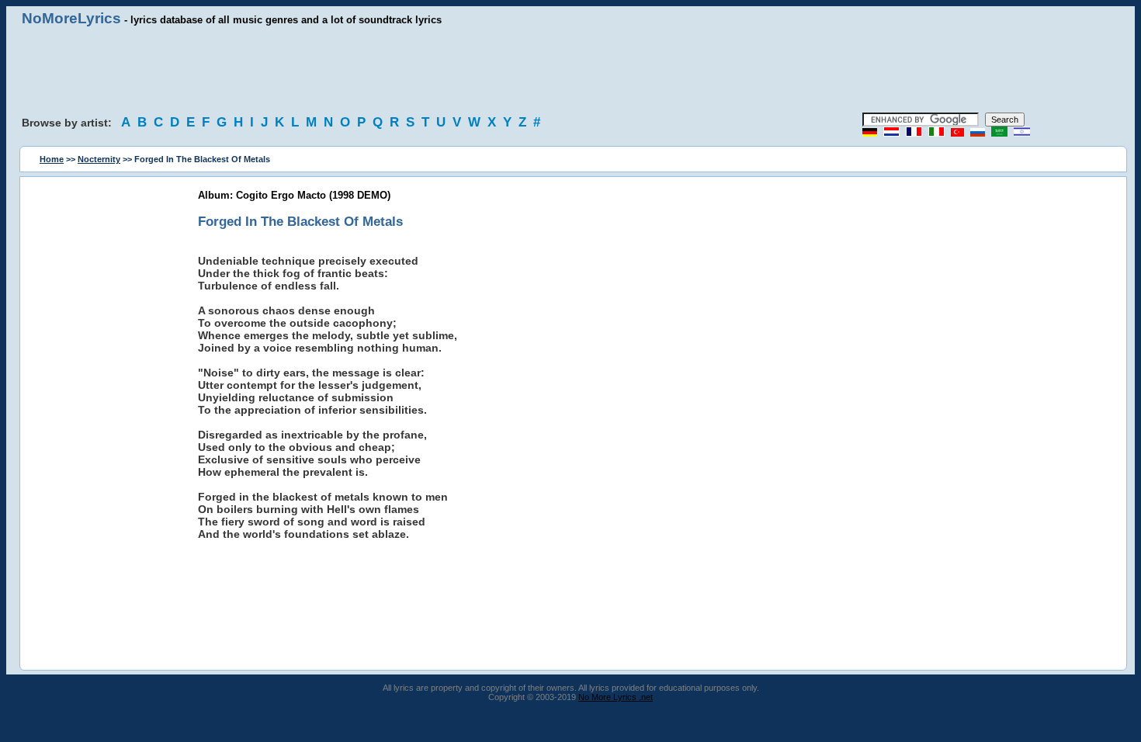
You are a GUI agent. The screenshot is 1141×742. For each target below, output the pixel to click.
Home (52, 159)
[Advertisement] (570, 70)
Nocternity (99, 159)
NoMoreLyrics (71, 18)
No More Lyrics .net (615, 697)
